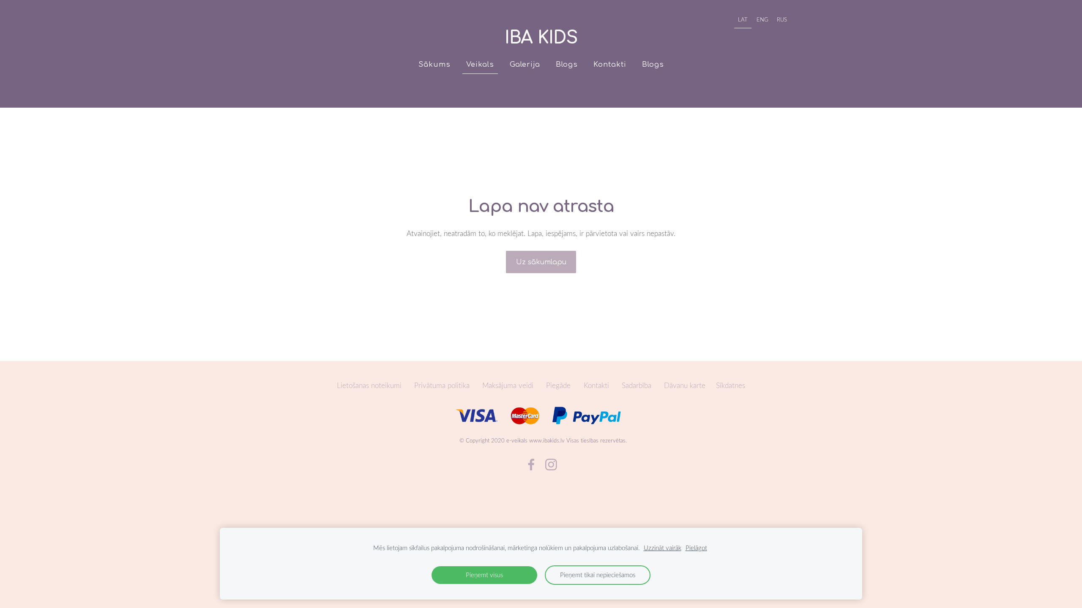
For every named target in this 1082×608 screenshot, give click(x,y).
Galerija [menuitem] (525, 64)
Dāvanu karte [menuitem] (684, 385)
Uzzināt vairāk (662, 547)
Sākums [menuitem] (434, 64)
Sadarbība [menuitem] (636, 385)
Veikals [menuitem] (480, 64)
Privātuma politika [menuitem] (442, 385)
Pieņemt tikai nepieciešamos (597, 574)
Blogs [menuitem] (567, 64)
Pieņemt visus (484, 574)
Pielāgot (696, 547)
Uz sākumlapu (541, 262)
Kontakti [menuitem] (609, 64)
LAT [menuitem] (743, 19)
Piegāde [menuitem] (558, 385)
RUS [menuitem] (782, 19)
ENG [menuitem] (762, 19)
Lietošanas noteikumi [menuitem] (369, 385)
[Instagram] (551, 464)
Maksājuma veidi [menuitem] (507, 385)
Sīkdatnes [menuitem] (730, 385)
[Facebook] (531, 464)
